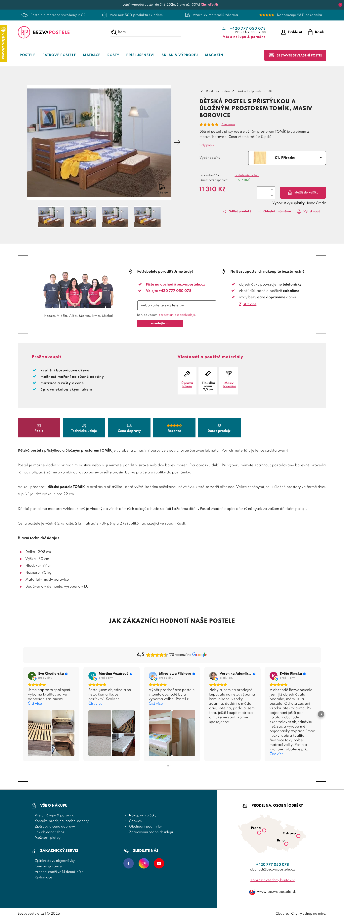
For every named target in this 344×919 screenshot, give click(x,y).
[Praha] (264, 831)
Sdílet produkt (240, 211)
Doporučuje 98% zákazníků (299, 15)
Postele (27, 55)
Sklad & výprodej (180, 55)
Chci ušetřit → (211, 4)
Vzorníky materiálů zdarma (215, 15)
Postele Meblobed (247, 175)
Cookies (135, 821)
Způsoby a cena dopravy (55, 826)
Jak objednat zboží (50, 832)
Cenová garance (48, 866)
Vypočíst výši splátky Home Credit (299, 203)
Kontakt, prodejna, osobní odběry (62, 821)
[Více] (272, 190)
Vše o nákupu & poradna (244, 37)
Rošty (113, 55)
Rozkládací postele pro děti (254, 91)
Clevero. (282, 913)
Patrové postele (59, 55)
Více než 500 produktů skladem (136, 15)
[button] (21, 143)
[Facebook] (128, 863)
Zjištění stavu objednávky (55, 861)
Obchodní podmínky (145, 826)
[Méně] (272, 196)
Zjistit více (247, 304)
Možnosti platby (48, 837)
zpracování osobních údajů (177, 315)
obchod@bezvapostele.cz (182, 284)
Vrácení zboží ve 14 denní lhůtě (59, 872)
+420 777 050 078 (248, 28)
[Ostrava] (298, 837)
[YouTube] (159, 863)
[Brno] (286, 844)
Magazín (214, 55)
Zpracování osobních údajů (151, 832)
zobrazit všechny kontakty (272, 880)
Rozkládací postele (218, 91)
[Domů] (43, 32)
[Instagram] (144, 863)
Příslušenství (140, 55)
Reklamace (43, 877)
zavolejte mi (160, 323)
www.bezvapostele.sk (276, 892)
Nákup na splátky (142, 815)
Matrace (91, 55)
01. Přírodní (285, 158)
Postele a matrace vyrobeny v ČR (58, 15)
